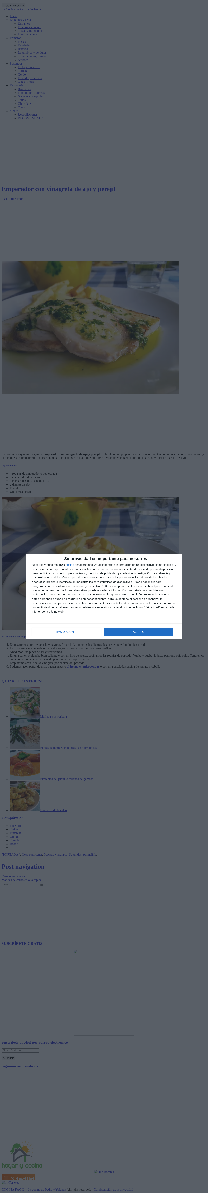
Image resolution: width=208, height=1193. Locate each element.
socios (70, 564)
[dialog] (104, 596)
